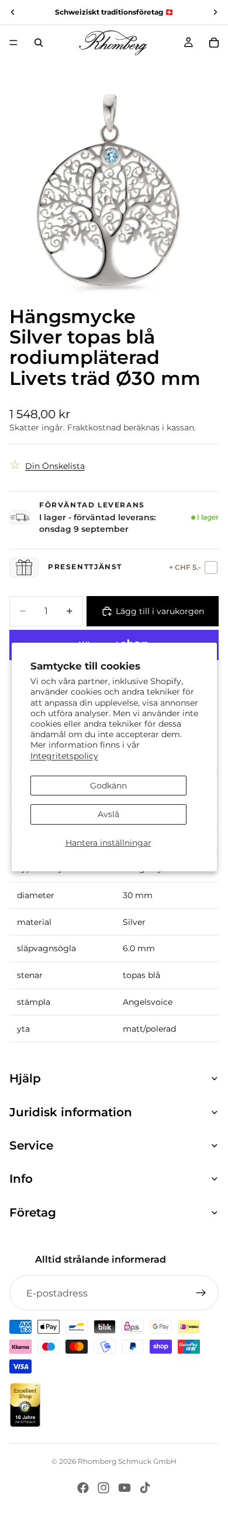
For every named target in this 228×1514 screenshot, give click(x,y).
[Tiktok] (145, 1488)
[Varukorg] (214, 42)
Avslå (108, 814)
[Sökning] (38, 42)
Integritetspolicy (64, 755)
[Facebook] (83, 1488)
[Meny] (13, 42)
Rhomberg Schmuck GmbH (127, 1461)
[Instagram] (103, 1488)
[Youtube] (125, 1488)
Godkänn (108, 785)
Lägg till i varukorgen (160, 611)
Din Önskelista (55, 466)
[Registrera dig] (201, 1293)
